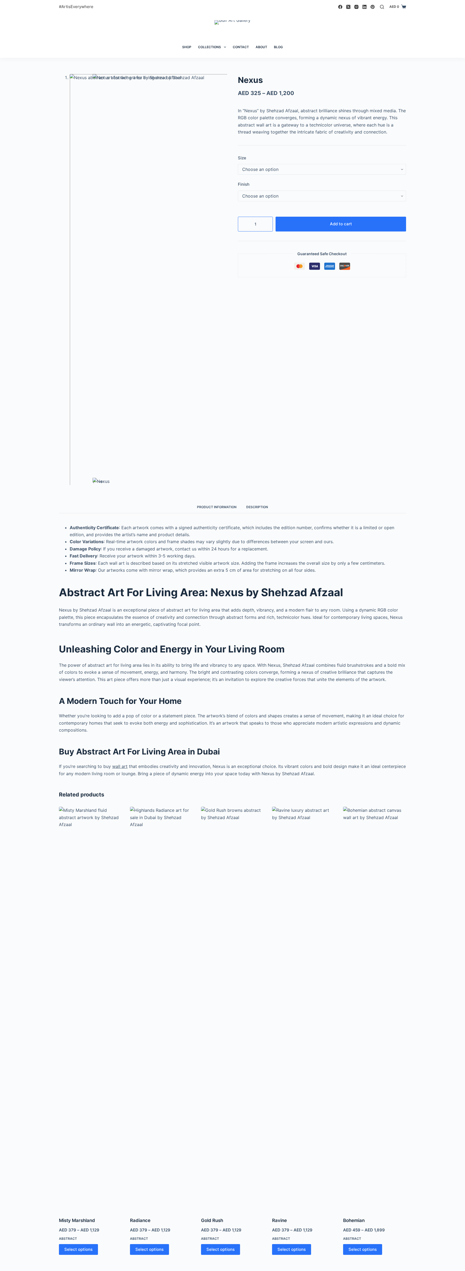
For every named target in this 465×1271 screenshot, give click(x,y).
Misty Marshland (77, 1220)
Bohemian (354, 1220)
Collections (209, 47)
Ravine (279, 1220)
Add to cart (341, 223)
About (261, 47)
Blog (278, 47)
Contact (241, 47)
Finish (243, 184)
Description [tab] (257, 507)
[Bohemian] (374, 1008)
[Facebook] (340, 7)
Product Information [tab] (217, 507)
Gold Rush (212, 1220)
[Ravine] (303, 1008)
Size (242, 157)
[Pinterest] (373, 7)
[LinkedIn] (364, 7)
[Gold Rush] (232, 1008)
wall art (120, 766)
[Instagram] (356, 7)
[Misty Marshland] (90, 1008)
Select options (78, 1249)
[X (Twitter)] (348, 7)
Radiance (140, 1220)
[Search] (382, 7)
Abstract (68, 1239)
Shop (186, 47)
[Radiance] (161, 1008)
